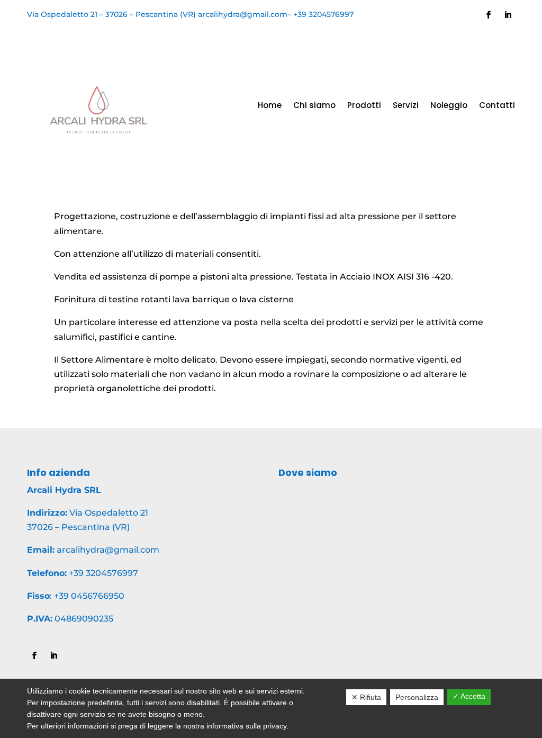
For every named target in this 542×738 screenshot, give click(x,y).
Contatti (497, 105)
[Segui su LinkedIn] (507, 14)
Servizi (406, 105)
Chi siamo (314, 105)
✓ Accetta (469, 696)
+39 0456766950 (89, 596)
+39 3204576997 (323, 14)
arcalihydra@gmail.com (242, 14)
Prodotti (364, 105)
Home (270, 105)
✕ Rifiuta (366, 697)
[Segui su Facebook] (488, 14)
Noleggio (448, 105)
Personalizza (416, 697)
